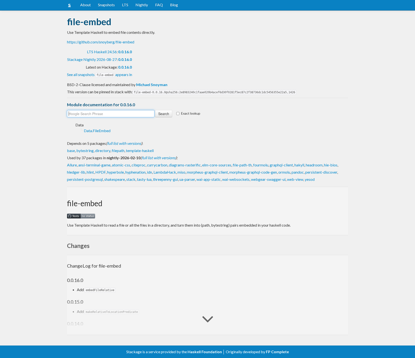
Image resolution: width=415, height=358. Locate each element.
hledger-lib (76, 172)
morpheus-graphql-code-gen (253, 172)
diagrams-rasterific (185, 165)
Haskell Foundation (205, 351)
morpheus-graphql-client (207, 172)
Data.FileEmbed (97, 130)
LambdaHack (164, 172)
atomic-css (121, 165)
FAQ (159, 4)
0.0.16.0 (125, 51)
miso (181, 172)
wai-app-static (208, 179)
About (85, 4)
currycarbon (157, 165)
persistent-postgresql (85, 179)
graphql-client (281, 165)
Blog (174, 4)
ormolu (284, 172)
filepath (118, 150)
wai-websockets (236, 179)
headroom (314, 165)
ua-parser (187, 179)
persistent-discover (321, 172)
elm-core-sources (216, 165)
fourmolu (260, 165)
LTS (125, 4)
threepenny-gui (165, 179)
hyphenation (135, 172)
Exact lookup (190, 113)
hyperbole (115, 172)
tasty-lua (144, 179)
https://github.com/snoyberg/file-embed (100, 42)
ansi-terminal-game (94, 165)
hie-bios (330, 165)
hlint (90, 172)
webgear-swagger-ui (268, 179)
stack (130, 179)
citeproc (139, 165)
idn (149, 172)
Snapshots (106, 4)
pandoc (298, 172)
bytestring (85, 150)
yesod (310, 179)
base (71, 150)
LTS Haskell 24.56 (102, 51)
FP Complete (277, 351)
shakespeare (114, 179)
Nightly (141, 4)
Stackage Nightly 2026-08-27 (92, 59)
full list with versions (124, 143)
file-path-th (242, 165)
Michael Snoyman (151, 84)
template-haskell (140, 150)
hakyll (299, 165)
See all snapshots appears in (99, 74)
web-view (295, 179)
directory (102, 150)
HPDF (100, 172)
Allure (72, 165)
